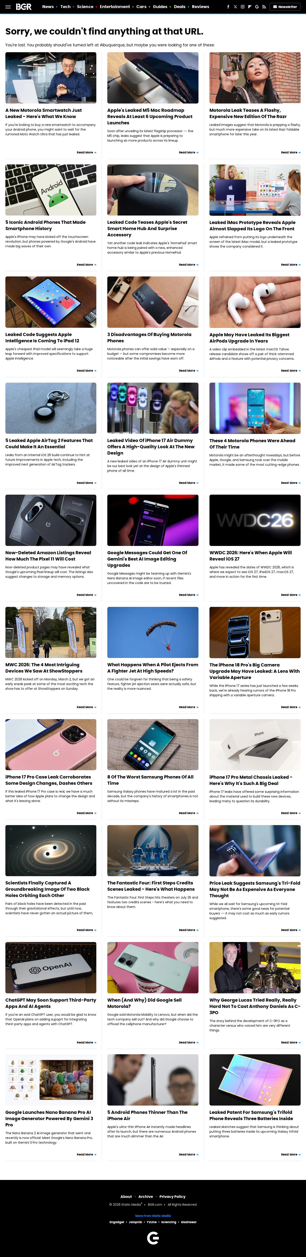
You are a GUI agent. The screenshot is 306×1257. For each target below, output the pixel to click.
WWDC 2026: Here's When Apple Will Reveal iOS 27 (250, 556)
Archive (145, 1196)
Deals (180, 6)
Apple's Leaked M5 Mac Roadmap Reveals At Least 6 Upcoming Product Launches (149, 116)
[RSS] (264, 7)
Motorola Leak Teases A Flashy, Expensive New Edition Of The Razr (248, 113)
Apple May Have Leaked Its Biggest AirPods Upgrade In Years (249, 338)
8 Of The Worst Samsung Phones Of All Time (150, 780)
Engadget (117, 1222)
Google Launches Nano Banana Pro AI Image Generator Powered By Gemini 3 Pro (49, 1118)
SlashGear (189, 1222)
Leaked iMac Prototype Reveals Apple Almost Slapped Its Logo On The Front (252, 226)
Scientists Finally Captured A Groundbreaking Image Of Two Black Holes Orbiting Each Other (47, 889)
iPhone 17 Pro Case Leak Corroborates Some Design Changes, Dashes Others (48, 780)
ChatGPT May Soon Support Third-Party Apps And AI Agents (50, 1003)
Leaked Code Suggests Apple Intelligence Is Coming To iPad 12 (42, 338)
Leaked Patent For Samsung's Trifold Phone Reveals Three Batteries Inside (251, 1115)
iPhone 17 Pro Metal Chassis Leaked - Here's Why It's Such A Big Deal (251, 780)
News (48, 6)
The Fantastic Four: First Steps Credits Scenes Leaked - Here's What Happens (151, 886)
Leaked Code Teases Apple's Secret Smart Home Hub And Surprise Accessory (147, 228)
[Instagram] (242, 7)
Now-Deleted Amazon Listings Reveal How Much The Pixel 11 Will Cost (48, 556)
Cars (141, 6)
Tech (65, 6)
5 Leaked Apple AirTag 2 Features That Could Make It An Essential (49, 444)
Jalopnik (135, 1222)
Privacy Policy (172, 1196)
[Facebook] (228, 7)
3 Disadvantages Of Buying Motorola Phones (149, 338)
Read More (85, 152)
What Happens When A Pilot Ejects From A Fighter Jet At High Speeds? (152, 668)
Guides (160, 6)
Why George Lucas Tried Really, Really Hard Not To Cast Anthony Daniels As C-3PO (255, 1006)
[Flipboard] (250, 7)
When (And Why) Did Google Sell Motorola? (144, 1003)
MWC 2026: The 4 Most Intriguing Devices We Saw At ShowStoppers (43, 668)
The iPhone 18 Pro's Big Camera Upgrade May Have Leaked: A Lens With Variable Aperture (254, 671)
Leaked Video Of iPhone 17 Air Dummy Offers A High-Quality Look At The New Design (150, 447)
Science (85, 6)
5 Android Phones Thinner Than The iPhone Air (147, 1115)
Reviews (200, 6)
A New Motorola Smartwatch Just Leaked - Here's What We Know (43, 113)
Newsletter (287, 7)
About (126, 1196)
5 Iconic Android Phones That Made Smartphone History (45, 225)
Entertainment (115, 6)
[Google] (257, 7)
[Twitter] (235, 7)
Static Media (131, 1204)
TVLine (152, 1222)
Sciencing (168, 1222)
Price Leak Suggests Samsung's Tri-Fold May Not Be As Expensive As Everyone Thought (254, 889)
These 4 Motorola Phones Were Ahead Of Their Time (252, 444)
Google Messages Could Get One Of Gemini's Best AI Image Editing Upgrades (147, 559)
